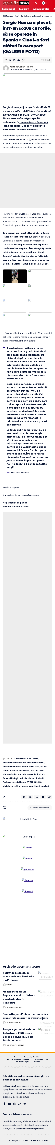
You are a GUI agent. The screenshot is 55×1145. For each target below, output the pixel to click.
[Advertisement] (27, 180)
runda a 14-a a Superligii (33, 122)
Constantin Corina (15, 1045)
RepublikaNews (21, 506)
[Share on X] (10, 60)
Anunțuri (46, 1026)
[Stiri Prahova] (16, 3)
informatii (24, 770)
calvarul (8, 114)
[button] (31, 3)
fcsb (37, 766)
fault (31, 766)
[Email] (43, 797)
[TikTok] (20, 1103)
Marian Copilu (9, 774)
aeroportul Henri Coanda (15, 766)
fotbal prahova (10, 770)
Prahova (7, 782)
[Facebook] (4, 1103)
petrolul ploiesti (27, 778)
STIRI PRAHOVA (34, 782)
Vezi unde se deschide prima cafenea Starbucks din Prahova (18, 976)
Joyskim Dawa (37, 770)
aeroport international (14, 762)
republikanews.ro (29, 495)
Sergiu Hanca (19, 782)
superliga (33, 786)
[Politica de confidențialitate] (29, 1128)
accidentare (22, 758)
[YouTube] (9, 1103)
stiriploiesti (8, 786)
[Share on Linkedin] (14, 60)
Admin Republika (17, 67)
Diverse (44, 973)
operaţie (22, 774)
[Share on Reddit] (18, 60)
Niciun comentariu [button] (41, 808)
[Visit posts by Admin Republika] (6, 68)
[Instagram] (15, 1103)
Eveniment (47, 977)
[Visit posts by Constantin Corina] (4, 1045)
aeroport (33, 758)
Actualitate (47, 992)
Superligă (44, 786)
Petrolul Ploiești (10, 778)
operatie (31, 774)
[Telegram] (25, 1103)
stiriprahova (21, 786)
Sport (30, 67)
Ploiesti (40, 778)
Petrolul (41, 774)
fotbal (43, 766)
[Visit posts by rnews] (4, 984)
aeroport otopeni (35, 762)
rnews (9, 985)
